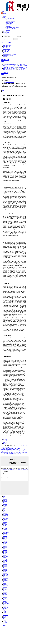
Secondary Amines (10, 21)
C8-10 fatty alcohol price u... (9, 67)
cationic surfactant (10, 18)
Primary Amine (9, 19)
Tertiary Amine (9, 22)
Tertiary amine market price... (10, 64)
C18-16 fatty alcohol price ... (9, 68)
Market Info (5, 60)
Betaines (8, 30)
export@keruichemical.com (9, 82)
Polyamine (8, 26)
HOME (5, 439)
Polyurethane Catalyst (11, 28)
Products (5, 17)
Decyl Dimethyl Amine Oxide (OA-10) (12, 453)
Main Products (6, 42)
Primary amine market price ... (10, 65)
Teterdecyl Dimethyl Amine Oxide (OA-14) (10, 448)
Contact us (4, 73)
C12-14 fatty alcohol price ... (9, 69)
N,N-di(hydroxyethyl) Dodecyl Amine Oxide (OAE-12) (12, 449)
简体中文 (5, 13)
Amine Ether (9, 24)
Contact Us (5, 35)
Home (4, 16)
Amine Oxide (9, 23)
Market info (6, 32)
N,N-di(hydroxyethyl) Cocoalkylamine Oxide (13, 450)
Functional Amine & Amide (12, 27)
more (2, 62)
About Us (5, 33)
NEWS (5, 442)
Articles (5, 31)
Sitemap (7, 447)
